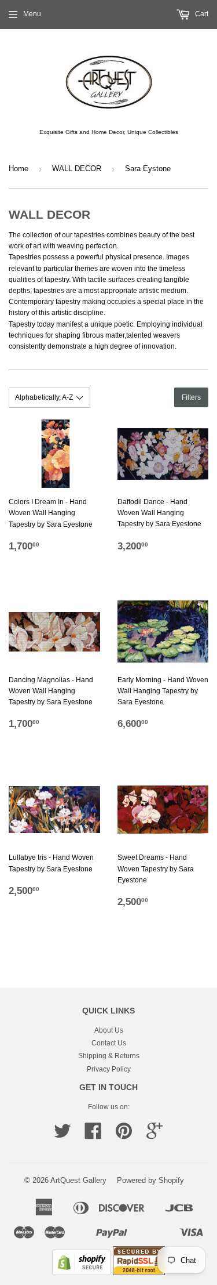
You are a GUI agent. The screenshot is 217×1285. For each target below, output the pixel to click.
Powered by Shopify (150, 1180)
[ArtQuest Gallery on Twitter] (62, 1135)
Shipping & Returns (108, 1056)
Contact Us (108, 1043)
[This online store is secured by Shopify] (81, 1273)
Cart (200, 14)
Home (18, 168)
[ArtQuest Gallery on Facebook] (93, 1135)
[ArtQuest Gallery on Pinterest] (124, 1135)
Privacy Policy (109, 1069)
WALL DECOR (76, 168)
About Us (108, 1030)
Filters (191, 397)
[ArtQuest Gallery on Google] (154, 1135)
